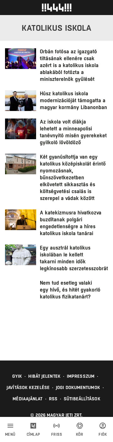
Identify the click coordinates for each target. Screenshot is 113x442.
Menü (10, 434)
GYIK (17, 376)
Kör (79, 434)
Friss (56, 434)
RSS (53, 398)
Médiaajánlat (27, 398)
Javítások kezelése (28, 387)
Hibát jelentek (44, 376)
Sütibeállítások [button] (82, 398)
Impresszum (80, 376)
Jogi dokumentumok (78, 387)
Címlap (33, 434)
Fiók (103, 434)
